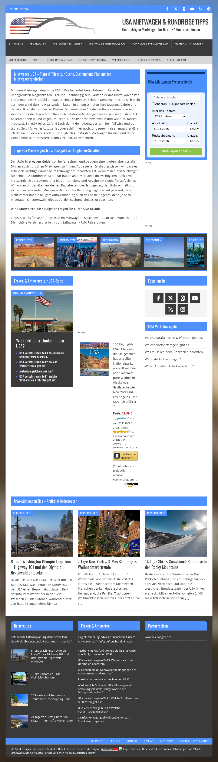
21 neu (116, 439)
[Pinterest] (184, 9)
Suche (37, 60)
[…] (54, 604)
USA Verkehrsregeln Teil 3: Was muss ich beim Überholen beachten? (41, 355)
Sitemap (148, 741)
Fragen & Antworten (189, 43)
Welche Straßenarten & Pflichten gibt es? (174, 338)
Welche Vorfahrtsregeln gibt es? (167, 345)
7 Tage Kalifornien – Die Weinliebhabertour (45, 675)
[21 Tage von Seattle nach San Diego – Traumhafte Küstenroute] (19, 721)
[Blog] (129, 748)
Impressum (166, 741)
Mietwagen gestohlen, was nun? (36, 371)
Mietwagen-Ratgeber (67, 43)
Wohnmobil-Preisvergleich (149, 43)
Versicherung (121, 60)
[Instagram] (208, 9)
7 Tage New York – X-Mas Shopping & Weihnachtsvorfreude (107, 564)
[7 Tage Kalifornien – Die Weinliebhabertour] (77, 252)
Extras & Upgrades (148, 60)
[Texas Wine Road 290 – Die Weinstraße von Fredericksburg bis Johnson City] (34, 252)
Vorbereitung (18, 60)
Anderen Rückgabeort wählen (175, 103)
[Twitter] (175, 9)
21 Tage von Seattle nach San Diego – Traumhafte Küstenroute (52, 718)
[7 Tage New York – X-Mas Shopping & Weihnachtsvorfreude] (109, 533)
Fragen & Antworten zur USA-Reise (38, 281)
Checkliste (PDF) (177, 60)
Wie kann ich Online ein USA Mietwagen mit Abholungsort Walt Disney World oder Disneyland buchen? (105, 688)
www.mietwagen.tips (158, 637)
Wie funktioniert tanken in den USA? (40, 343)
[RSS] (200, 9)
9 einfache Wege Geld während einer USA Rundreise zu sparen (103, 719)
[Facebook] (167, 9)
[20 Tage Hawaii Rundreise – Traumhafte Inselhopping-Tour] (19, 700)
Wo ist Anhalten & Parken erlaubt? (169, 366)
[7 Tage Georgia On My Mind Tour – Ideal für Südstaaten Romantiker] (120, 252)
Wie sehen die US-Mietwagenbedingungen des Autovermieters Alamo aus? (107, 671)
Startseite (16, 43)
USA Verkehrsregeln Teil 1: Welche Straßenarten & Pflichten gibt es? (38, 378)
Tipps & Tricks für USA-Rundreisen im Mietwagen (46, 218)
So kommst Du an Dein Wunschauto (109, 218)
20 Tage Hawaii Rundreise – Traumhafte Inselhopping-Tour (50, 697)
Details (124, 427)
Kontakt (132, 741)
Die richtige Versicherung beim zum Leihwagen (44, 222)
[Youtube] (192, 9)
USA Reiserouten (93, 222)
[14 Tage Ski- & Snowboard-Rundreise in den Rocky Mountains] (176, 533)
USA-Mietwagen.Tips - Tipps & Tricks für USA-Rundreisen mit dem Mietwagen (56, 748)
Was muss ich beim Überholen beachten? (174, 352)
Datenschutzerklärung (194, 741)
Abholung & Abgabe (60, 60)
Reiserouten (38, 43)
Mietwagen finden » (176, 151)
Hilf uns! (114, 741)
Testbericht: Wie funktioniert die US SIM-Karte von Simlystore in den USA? (107, 652)
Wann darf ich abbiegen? (163, 359)
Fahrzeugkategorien (92, 60)
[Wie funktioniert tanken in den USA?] (42, 330)
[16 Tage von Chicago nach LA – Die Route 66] (164, 252)
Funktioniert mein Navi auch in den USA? (103, 679)
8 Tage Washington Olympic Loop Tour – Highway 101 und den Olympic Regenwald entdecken (41, 567)
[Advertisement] (176, 196)
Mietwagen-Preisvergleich (107, 43)
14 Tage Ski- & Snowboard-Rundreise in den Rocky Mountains (176, 564)
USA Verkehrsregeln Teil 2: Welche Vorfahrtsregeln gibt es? (38, 364)
